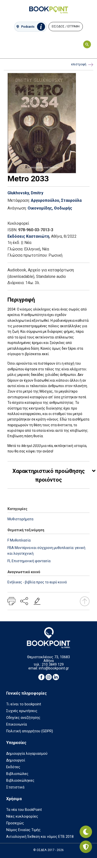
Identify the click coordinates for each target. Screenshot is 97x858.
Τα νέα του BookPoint (24, 810)
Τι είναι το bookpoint (23, 704)
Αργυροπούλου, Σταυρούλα (56, 200)
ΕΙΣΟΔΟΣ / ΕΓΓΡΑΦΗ (66, 26)
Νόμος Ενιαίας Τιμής (23, 830)
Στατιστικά (15, 787)
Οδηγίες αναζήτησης (23, 718)
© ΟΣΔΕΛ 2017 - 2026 (48, 850)
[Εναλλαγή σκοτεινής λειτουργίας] (86, 832)
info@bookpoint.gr (54, 668)
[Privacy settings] (86, 847)
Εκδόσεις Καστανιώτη (28, 236)
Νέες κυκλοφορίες (22, 816)
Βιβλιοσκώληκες (20, 780)
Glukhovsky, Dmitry (25, 193)
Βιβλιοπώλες (17, 774)
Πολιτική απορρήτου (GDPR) (29, 731)
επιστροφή (78, 64)
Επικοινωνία (16, 724)
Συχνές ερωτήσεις (21, 711)
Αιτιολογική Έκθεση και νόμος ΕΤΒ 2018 (40, 837)
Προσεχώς (15, 823)
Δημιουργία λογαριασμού (27, 753)
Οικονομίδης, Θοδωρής (50, 208)
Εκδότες (13, 767)
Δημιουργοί (15, 760)
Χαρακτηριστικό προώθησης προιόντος (48, 475)
